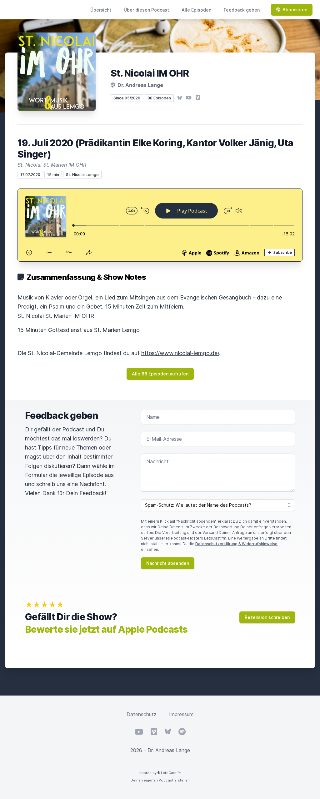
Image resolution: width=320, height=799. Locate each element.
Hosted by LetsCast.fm (160, 773)
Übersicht (100, 10)
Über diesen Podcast (146, 10)
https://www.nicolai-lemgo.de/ (180, 353)
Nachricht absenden (167, 563)
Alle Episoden (196, 10)
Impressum (181, 714)
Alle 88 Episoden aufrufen (160, 373)
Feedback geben (242, 10)
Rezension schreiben (267, 617)
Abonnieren (294, 9)
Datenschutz (142, 714)
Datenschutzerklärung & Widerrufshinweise (236, 543)
